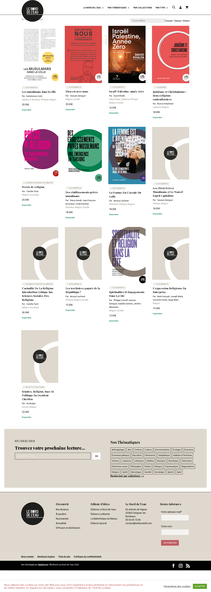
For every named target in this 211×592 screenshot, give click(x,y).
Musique (161, 461)
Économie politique (120, 455)
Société (147, 472)
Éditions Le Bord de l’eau (103, 509)
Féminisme (150, 455)
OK (96, 456)
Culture (148, 450)
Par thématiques (117, 8)
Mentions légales (46, 556)
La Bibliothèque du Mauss (104, 518)
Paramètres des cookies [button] (177, 586)
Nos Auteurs (62, 509)
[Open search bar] (173, 7)
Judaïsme (126, 461)
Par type (160, 8)
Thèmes (177, 21)
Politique (158, 466)
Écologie (177, 450)
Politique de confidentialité (87, 556)
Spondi (170, 472)
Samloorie (43, 565)
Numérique (173, 461)
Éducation (137, 455)
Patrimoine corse (119, 466)
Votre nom (166, 526)
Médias (150, 461)
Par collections (142, 8)
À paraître (61, 514)
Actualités (61, 523)
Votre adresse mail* (171, 512)
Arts (129, 450)
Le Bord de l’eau (92, 8)
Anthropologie (118, 450)
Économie (188, 450)
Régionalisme (187, 466)
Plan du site (64, 556)
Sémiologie (136, 472)
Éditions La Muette (100, 514)
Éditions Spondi (99, 523)
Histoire (115, 461)
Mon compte (27, 556)
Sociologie (159, 472)
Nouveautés (62, 518)
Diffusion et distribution (68, 528)
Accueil (169, 21)
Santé (125, 472)
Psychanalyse (171, 466)
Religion (115, 472)
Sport (179, 472)
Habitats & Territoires (182, 455)
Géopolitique (164, 455)
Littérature (139, 461)
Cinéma (138, 450)
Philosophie (136, 466)
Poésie (147, 466)
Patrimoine (187, 461)
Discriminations (162, 450)
